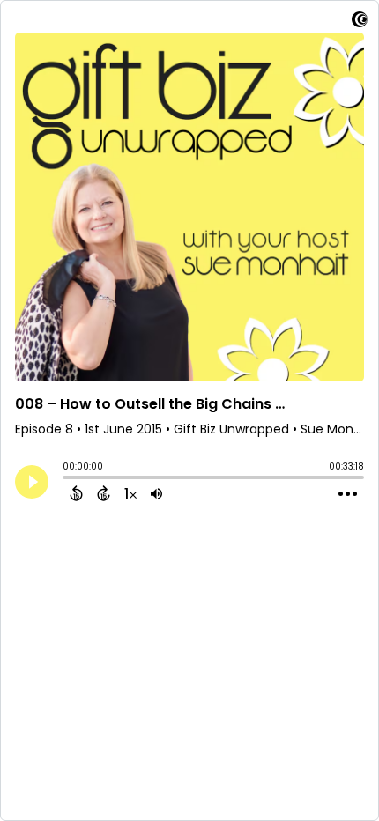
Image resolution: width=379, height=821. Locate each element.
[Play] (31, 482)
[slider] (67, 479)
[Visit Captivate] (360, 22)
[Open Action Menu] (347, 494)
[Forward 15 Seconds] (103, 493)
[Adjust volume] (156, 493)
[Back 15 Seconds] (76, 493)
